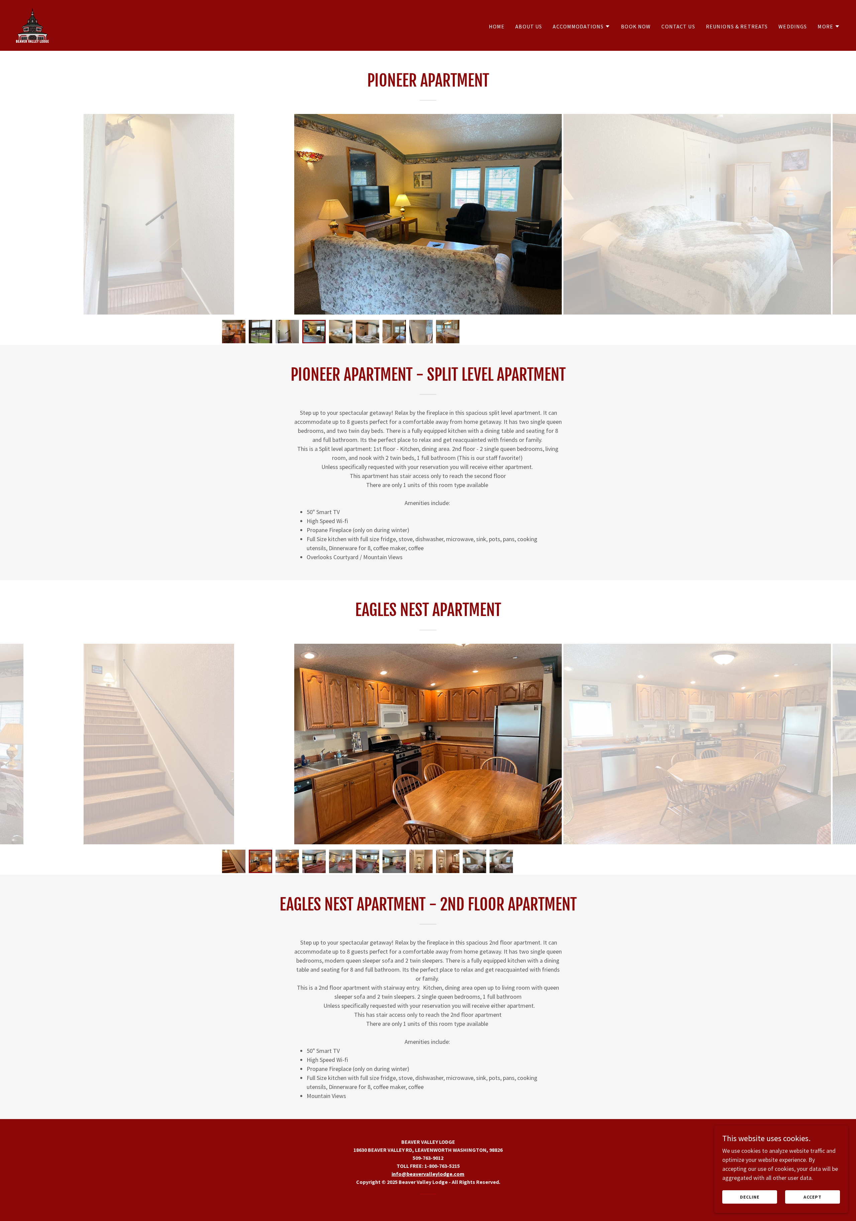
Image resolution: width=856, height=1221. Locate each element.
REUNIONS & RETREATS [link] (737, 26)
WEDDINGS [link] (792, 26)
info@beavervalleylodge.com (428, 1174)
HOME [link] (497, 26)
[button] (581, 26)
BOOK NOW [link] (636, 26)
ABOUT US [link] (528, 26)
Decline (749, 1197)
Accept (813, 1197)
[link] (32, 24)
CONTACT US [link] (678, 26)
